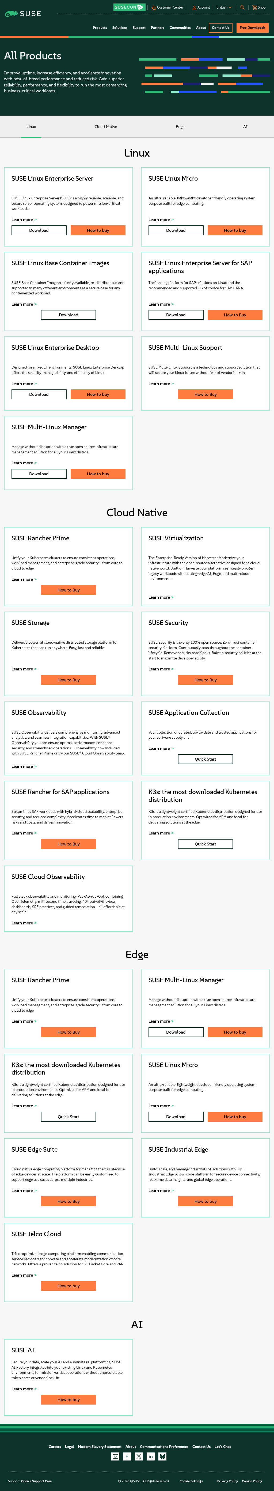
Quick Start (205, 759)
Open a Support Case (36, 1481)
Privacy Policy (227, 1481)
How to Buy (235, 314)
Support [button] (139, 28)
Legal (69, 1446)
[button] (129, 5)
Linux (31, 126)
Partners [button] (157, 28)
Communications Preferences (164, 1446)
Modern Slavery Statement (99, 1446)
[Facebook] (127, 1456)
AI (245, 126)
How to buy (98, 230)
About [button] (201, 28)
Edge (180, 126)
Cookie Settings (191, 1481)
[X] (139, 1456)
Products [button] (100, 28)
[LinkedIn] (151, 1456)
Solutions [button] (119, 28)
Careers (55, 1446)
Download (39, 230)
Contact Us (201, 1446)
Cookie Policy (252, 1481)
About (130, 1446)
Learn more (22, 219)
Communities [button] (180, 28)
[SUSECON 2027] (129, 7)
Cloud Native (105, 126)
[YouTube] (115, 1456)
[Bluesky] (162, 1456)
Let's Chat (223, 1446)
